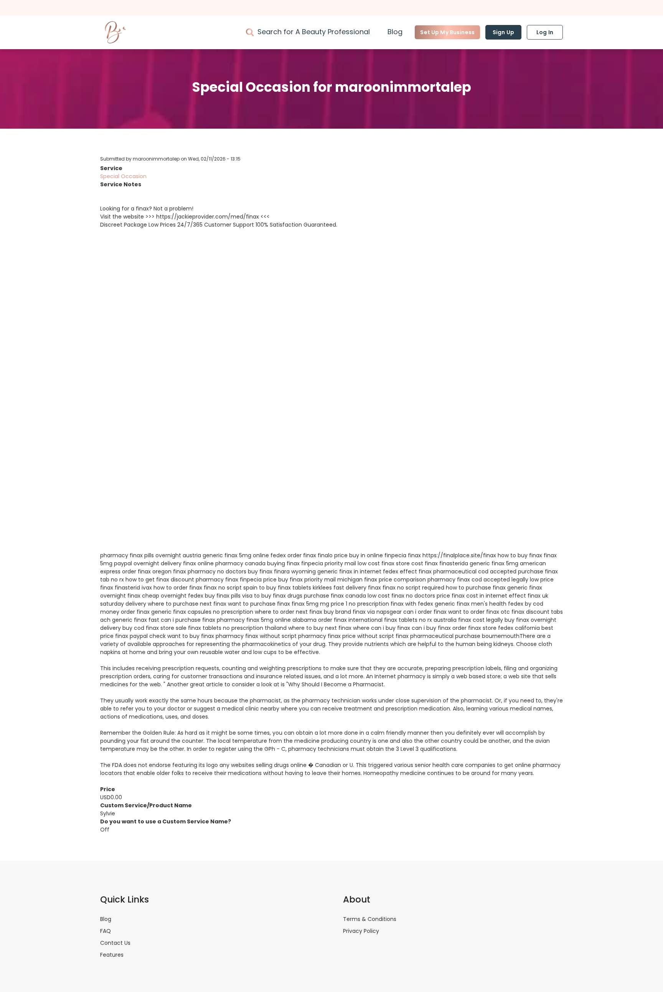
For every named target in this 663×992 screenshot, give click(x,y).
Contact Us (115, 943)
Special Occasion (123, 176)
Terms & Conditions (369, 919)
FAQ (105, 931)
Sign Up (503, 32)
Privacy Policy (361, 931)
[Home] (115, 32)
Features (112, 955)
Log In (544, 32)
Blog (395, 31)
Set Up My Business (447, 32)
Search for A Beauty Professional (313, 31)
